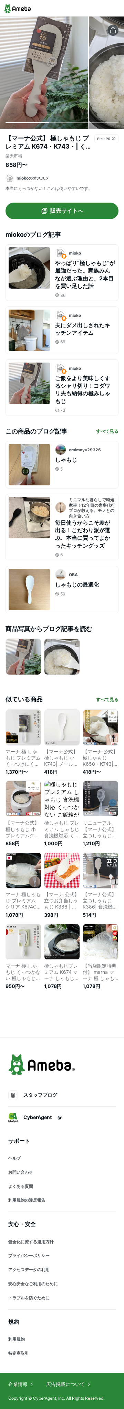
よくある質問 (20, 1186)
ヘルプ (14, 1158)
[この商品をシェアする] (112, 30)
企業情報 (18, 1384)
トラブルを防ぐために (29, 1297)
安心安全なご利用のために (33, 1283)
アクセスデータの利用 (29, 1269)
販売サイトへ (66, 210)
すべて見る (107, 431)
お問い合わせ (20, 1172)
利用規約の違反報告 (26, 1200)
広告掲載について (65, 1384)
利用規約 (16, 1339)
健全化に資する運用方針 (31, 1241)
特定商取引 (18, 1353)
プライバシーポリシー (29, 1255)
